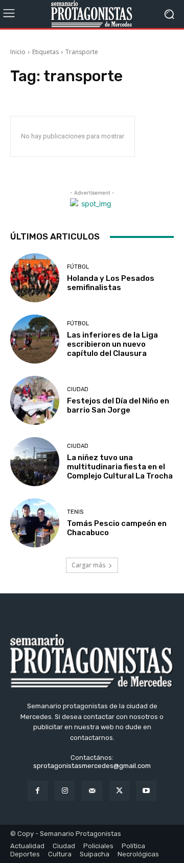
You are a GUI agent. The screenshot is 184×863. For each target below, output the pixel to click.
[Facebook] (38, 791)
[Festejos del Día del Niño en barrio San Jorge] (34, 400)
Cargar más (88, 565)
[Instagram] (65, 791)
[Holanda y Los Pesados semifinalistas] (34, 277)
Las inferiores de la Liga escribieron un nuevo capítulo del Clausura (112, 344)
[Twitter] (119, 791)
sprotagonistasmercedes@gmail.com (92, 766)
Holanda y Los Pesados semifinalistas (110, 283)
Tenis (75, 512)
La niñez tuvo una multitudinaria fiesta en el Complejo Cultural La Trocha (120, 467)
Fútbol (78, 267)
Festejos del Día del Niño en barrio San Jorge (118, 405)
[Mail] (92, 791)
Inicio (18, 51)
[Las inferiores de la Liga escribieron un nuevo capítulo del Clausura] (34, 339)
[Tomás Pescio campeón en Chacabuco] (34, 522)
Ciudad (77, 389)
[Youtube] (146, 791)
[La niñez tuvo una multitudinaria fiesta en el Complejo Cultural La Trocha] (34, 461)
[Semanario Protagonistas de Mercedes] (92, 14)
